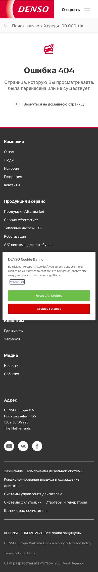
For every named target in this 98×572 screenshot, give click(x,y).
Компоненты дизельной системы (55, 470)
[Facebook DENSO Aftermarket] (37, 446)
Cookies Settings (49, 308)
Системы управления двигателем (33, 493)
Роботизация (15, 236)
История (11, 168)
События (11, 373)
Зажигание (13, 470)
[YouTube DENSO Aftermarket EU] (9, 446)
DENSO (27, 9)
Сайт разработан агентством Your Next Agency (44, 562)
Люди (9, 159)
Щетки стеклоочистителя (25, 510)
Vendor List (17, 282)
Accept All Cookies (49, 295)
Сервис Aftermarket (21, 219)
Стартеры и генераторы (66, 502)
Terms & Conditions (19, 552)
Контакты (12, 184)
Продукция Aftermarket (24, 211)
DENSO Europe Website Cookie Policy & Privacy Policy (47, 542)
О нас (9, 151)
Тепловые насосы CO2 (23, 227)
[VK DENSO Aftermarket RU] (23, 446)
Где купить (13, 330)
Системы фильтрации (22, 502)
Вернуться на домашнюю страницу (54, 103)
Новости (11, 365)
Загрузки (12, 338)
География (13, 176)
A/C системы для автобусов (28, 244)
